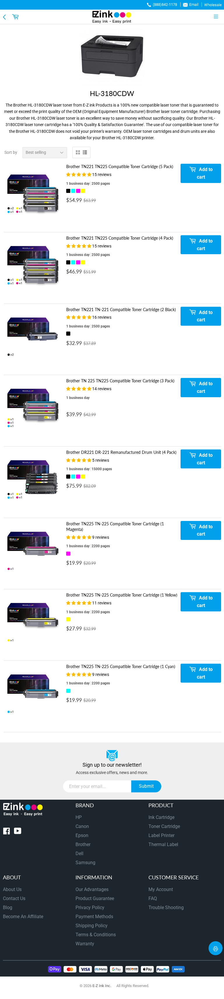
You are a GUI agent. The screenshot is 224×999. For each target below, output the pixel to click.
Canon (82, 826)
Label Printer (161, 835)
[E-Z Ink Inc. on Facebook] (6, 832)
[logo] (112, 17)
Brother (83, 844)
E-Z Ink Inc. (101, 986)
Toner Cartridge (164, 826)
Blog (7, 907)
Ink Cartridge (161, 817)
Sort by (10, 152)
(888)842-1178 (165, 4)
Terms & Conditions (96, 934)
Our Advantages (92, 889)
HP (79, 817)
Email (193, 4)
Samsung (85, 862)
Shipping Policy (92, 925)
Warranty (85, 943)
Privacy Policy (90, 907)
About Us (12, 889)
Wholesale (213, 5)
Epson (82, 835)
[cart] (16, 17)
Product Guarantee (95, 898)
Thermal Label (163, 844)
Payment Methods (94, 916)
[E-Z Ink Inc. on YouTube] (17, 832)
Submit (146, 786)
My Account (160, 889)
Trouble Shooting (166, 907)
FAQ (152, 898)
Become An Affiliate (23, 916)
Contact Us (14, 898)
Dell (79, 853)
